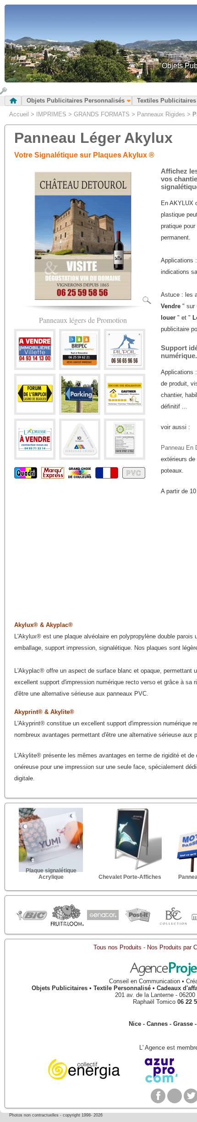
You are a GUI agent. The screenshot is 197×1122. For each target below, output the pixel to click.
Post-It (137, 915)
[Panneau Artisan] (79, 365)
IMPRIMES (51, 114)
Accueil (19, 114)
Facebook (158, 1096)
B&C (173, 915)
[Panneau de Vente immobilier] (34, 455)
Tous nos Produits (117, 947)
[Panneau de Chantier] (124, 455)
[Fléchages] (34, 410)
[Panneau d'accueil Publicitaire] (124, 365)
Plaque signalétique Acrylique (51, 873)
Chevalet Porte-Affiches (129, 877)
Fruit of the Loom (67, 915)
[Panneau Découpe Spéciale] (79, 455)
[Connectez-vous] (3, 92)
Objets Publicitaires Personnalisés (76, 100)
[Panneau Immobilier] (34, 365)
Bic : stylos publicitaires (31, 916)
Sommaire (13, 101)
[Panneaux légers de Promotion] (83, 302)
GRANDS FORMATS (102, 114)
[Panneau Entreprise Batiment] (124, 410)
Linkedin (174, 1096)
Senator (102, 915)
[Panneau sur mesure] (79, 410)
